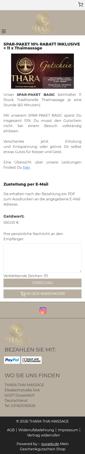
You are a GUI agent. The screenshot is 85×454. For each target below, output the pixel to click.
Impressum (68, 430)
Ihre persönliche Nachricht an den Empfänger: (33, 236)
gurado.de (50, 444)
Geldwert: (13, 216)
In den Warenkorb (46, 294)
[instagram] (42, 310)
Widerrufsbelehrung (36, 430)
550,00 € (11, 222)
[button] (3, 31)
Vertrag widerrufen (43, 435)
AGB (11, 430)
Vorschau (42, 283)
